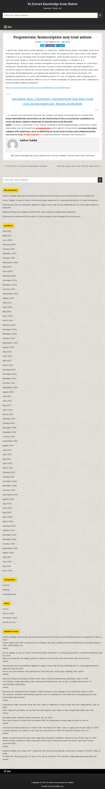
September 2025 (10, 262)
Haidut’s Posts (11, 631)
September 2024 (10, 293)
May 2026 (7, 235)
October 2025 (9, 258)
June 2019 (7, 561)
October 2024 (9, 289)
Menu (9, 27)
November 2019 (9, 539)
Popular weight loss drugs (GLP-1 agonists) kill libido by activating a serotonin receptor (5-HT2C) (48, 751)
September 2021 (10, 441)
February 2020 (9, 526)
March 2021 (8, 468)
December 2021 (9, 427)
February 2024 (9, 325)
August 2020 (8, 499)
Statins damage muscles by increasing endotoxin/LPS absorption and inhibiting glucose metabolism (48, 195)
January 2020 (9, 530)
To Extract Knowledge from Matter (52, 4)
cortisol (55, 155)
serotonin (90, 155)
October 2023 (9, 338)
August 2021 (8, 445)
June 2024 (7, 307)
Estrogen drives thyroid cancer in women (21, 717)
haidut (39, 42)
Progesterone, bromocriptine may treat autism (52, 37)
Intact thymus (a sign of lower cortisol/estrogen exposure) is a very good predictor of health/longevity (50, 200)
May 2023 (7, 360)
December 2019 (9, 535)
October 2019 (9, 544)
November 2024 (10, 285)
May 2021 (7, 459)
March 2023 (8, 365)
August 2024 (8, 298)
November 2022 (9, 378)
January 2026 (9, 249)
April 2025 (8, 271)
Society (6, 589)
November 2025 (9, 253)
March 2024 (8, 320)
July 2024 (7, 302)
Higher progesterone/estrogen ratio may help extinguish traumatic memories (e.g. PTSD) (43, 738)
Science (67, 42)
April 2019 (7, 570)
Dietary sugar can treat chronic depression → (79, 165)
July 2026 (7, 231)
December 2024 (10, 280)
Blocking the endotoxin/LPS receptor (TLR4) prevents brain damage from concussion (41, 216)
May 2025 (7, 267)
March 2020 (8, 521)
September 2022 (10, 387)
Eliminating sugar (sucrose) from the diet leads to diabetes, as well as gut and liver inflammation (47, 704)
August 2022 (8, 392)
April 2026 (8, 240)
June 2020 (7, 508)
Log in (5, 609)
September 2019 (10, 548)
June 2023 (7, 356)
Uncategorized (9, 594)
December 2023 (10, 329)
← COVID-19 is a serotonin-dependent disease (25, 165)
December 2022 (10, 374)
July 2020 (7, 503)
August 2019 (8, 552)
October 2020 (9, 490)
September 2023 (10, 343)
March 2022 (8, 414)
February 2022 (9, 418)
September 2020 (10, 494)
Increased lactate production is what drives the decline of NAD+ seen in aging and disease (44, 727)
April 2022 (8, 410)
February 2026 (9, 244)
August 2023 (8, 347)
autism (36, 155)
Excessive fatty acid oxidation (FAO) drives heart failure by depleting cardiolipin (39, 212)
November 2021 (9, 432)
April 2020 (8, 517)
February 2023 (9, 369)
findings (18, 124)
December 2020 (10, 481)
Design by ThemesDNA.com (52, 786)
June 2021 (7, 454)
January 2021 (8, 477)
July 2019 (7, 557)
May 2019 (7, 566)
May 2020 (7, 512)
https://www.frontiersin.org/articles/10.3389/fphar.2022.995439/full (38, 87)
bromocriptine (45, 155)
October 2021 (9, 436)
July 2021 (7, 450)
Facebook (50, 45)
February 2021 (9, 472)
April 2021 (7, 463)
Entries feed (8, 613)
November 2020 (10, 485)
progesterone (80, 155)
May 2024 (7, 311)
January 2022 (9, 423)
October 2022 (9, 383)
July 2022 (7, 396)
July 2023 (7, 351)
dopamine (62, 155)
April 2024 (8, 316)
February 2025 (9, 276)
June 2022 (7, 401)
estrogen (70, 155)
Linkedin (61, 45)
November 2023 (9, 334)
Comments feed (10, 617)
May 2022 (7, 405)
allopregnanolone (26, 155)
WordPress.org (9, 622)
